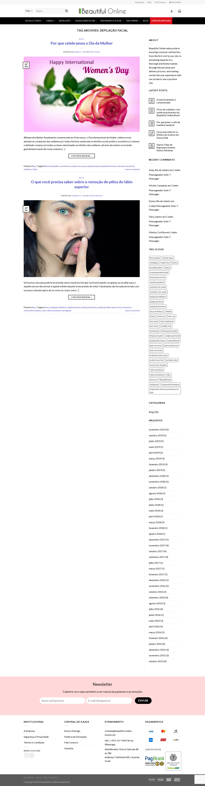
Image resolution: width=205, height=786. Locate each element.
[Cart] (179, 11)
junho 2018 (154, 504)
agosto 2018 (155, 493)
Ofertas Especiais (161, 21)
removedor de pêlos (32, 310)
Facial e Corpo (33, 21)
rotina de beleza (156, 370)
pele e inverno (155, 345)
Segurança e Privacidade (36, 736)
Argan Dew (165, 262)
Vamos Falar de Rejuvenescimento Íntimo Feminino (166, 147)
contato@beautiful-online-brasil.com (118, 732)
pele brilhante (174, 340)
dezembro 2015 (157, 649)
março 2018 (155, 522)
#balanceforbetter (51, 166)
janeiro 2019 (155, 470)
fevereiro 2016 (156, 638)
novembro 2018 (157, 481)
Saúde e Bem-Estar (85, 21)
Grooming (132, 21)
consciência (64, 166)
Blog (149, 2)
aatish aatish (95, 196)
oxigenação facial (173, 336)
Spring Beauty (165, 379)
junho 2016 (154, 614)
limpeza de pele (156, 336)
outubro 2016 (156, 591)
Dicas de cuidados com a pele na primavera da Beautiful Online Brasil (168, 112)
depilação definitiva (58, 307)
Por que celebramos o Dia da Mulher (82, 43)
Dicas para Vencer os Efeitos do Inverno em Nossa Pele (168, 134)
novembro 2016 (157, 585)
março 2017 (155, 568)
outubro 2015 (156, 661)
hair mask (154, 321)
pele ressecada (156, 350)
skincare (153, 379)
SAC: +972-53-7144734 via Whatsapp (119, 742)
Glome (152, 316)
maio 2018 (154, 510)
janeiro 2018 (155, 533)
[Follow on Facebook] (26, 755)
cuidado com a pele (78, 166)
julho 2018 (154, 499)
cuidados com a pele (158, 292)
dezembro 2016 (157, 580)
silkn (169, 375)
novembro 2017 (157, 545)
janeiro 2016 (155, 643)
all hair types (168, 258)
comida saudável (157, 282)
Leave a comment (132, 169)
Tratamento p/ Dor (110, 21)
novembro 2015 (157, 655)
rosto (43, 310)
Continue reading (82, 156)
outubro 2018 (156, 487)
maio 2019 (154, 446)
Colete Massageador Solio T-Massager (164, 174)
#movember (155, 258)
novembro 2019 (157, 429)
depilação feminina (109, 166)
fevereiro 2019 (156, 464)
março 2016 (155, 632)
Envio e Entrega (72, 730)
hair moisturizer (167, 321)
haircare (161, 316)
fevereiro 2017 (156, 574)
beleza (47, 307)
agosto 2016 (155, 603)
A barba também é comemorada (166, 101)
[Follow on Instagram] (31, 755)
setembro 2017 (157, 556)
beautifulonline (156, 267)
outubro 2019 (156, 435)
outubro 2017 (156, 551)
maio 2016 (154, 620)
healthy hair (166, 326)
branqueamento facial (159, 272)
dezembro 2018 (157, 475)
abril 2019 (154, 452)
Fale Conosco (160, 2)
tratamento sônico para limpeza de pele (164, 390)
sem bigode (66, 310)
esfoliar (168, 311)
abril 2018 (154, 516)
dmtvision (95, 52)
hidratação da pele (169, 331)
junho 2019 (154, 441)
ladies (35, 169)
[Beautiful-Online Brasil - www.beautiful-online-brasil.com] (102, 11)
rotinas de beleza (54, 310)
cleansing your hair (158, 277)
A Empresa (139, 2)
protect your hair (157, 360)
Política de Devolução (75, 736)
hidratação (154, 331)
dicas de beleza (125, 307)
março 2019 (155, 458)
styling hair (154, 384)
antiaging (154, 262)
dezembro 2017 (157, 539)
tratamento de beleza (170, 384)
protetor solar (172, 360)
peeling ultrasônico (158, 340)
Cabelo (50, 21)
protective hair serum (159, 355)
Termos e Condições (34, 742)
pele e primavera (171, 345)
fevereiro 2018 (156, 528)
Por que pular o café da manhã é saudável (168, 123)
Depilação (64, 21)
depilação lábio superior (108, 307)
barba (175, 262)
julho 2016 (154, 609)
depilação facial (93, 166)
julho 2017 (154, 562)
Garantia (68, 748)
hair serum (154, 326)
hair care (171, 316)
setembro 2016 (157, 597)
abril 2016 (154, 626)
